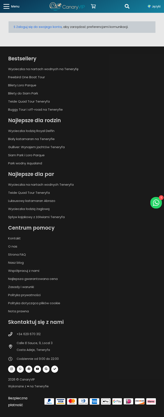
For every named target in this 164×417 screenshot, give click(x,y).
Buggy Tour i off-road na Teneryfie (35, 109)
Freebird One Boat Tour (26, 77)
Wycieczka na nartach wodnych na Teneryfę (43, 69)
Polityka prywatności (24, 295)
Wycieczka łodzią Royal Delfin (31, 131)
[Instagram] (11, 369)
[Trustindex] (54, 369)
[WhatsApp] (20, 369)
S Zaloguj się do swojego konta (38, 27)
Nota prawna (18, 311)
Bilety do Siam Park (23, 93)
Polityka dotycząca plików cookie (34, 303)
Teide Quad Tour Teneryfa (29, 101)
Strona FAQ (17, 254)
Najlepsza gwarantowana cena (33, 279)
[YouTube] (37, 369)
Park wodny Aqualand (25, 163)
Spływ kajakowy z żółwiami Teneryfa (36, 217)
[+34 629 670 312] (12, 334)
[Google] (46, 369)
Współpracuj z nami (23, 270)
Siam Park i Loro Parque (26, 155)
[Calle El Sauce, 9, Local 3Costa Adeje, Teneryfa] (12, 347)
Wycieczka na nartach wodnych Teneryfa (41, 184)
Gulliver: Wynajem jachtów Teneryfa (36, 147)
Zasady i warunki (21, 287)
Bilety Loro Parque (22, 85)
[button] (11, 6)
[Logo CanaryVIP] (67, 6)
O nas (12, 246)
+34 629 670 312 (29, 334)
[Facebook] (28, 369)
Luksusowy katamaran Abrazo (31, 200)
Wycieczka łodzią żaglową (29, 209)
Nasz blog (16, 262)
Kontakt (14, 238)
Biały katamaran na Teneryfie (31, 139)
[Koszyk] (93, 6)
